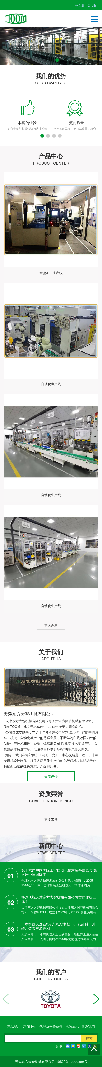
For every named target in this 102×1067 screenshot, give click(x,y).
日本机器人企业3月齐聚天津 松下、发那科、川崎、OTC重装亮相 (58, 926)
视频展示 (72, 1026)
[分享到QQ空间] (73, 1046)
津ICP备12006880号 (72, 1061)
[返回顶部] (94, 1049)
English (93, 5)
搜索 (89, 1038)
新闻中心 (30, 1026)
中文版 (80, 5)
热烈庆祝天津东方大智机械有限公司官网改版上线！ (58, 899)
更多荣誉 (51, 819)
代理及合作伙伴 (51, 1026)
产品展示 (13, 1026)
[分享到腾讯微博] (84, 1046)
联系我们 (88, 1026)
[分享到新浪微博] (79, 1046)
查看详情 (51, 776)
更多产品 (51, 625)
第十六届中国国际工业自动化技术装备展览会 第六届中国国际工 (59, 872)
